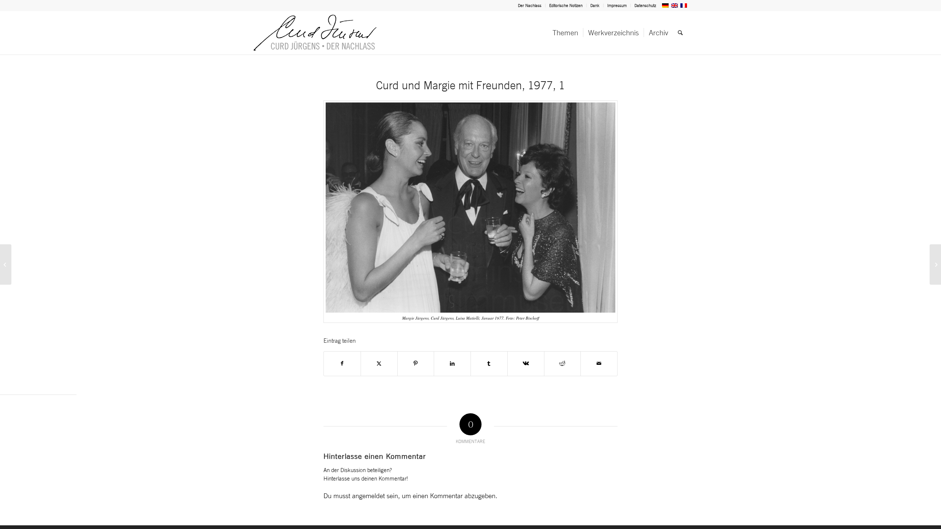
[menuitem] (529, 5)
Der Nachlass (529, 5)
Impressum (617, 5)
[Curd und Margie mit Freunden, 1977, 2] (935, 264)
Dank (595, 5)
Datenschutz (645, 5)
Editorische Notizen (566, 5)
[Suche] (680, 32)
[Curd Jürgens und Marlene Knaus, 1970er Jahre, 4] (5, 264)
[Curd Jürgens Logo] (315, 32)
